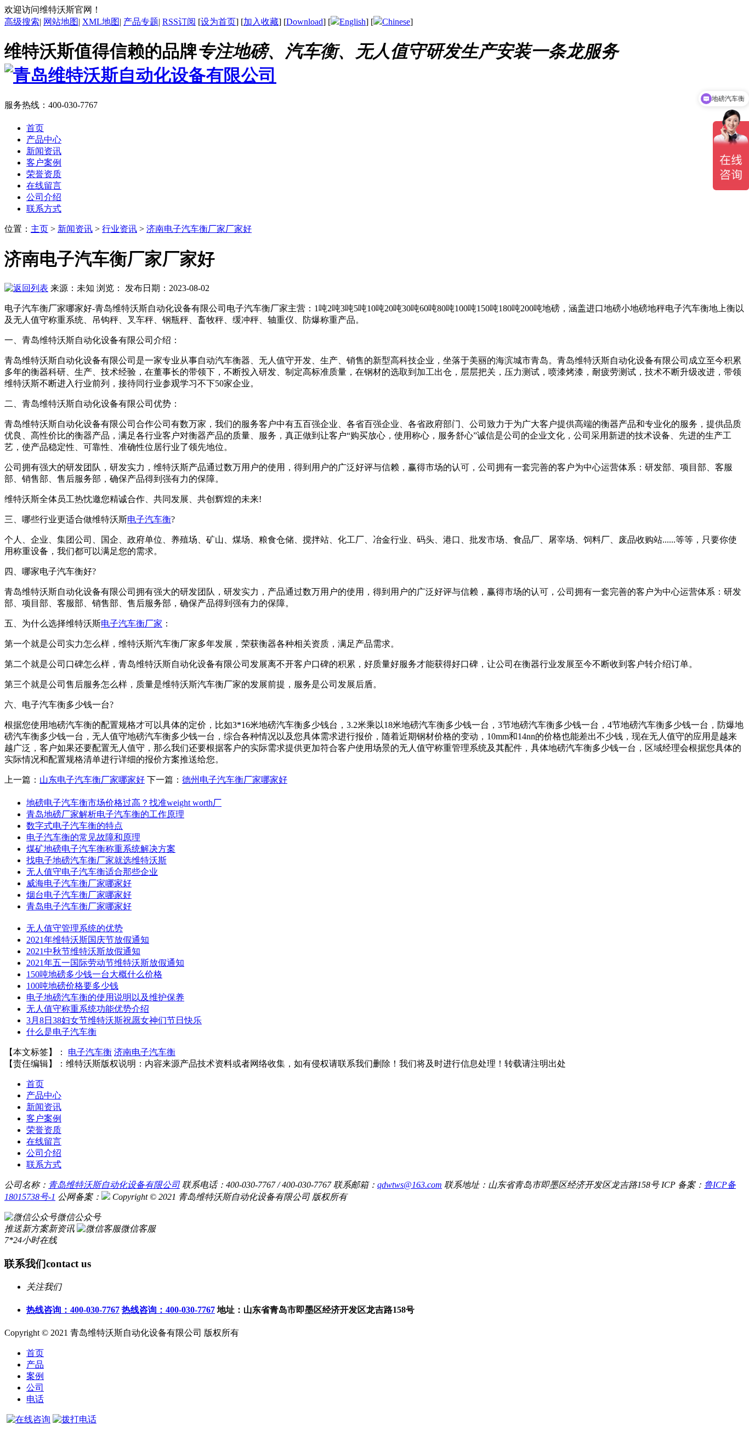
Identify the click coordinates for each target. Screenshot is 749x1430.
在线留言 (43, 1141)
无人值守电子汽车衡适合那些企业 (92, 871)
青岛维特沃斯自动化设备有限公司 (114, 1184)
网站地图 (60, 21)
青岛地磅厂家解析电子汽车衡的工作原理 (105, 814)
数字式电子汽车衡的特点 (74, 825)
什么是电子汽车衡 (61, 1031)
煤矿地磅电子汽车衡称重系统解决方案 (100, 848)
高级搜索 (21, 21)
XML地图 (101, 21)
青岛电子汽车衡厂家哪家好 (79, 906)
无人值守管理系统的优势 (74, 928)
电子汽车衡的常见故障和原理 (83, 837)
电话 (35, 1399)
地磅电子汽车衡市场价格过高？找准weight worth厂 (124, 802)
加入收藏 (261, 21)
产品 (35, 1364)
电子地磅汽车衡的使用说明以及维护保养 (105, 997)
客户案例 (43, 1118)
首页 (35, 1353)
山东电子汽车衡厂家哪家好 (92, 779)
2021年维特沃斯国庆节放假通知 (87, 939)
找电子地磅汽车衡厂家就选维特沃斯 (96, 860)
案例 (35, 1376)
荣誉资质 (43, 1130)
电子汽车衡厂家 (131, 623)
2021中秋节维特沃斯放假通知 (83, 951)
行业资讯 (119, 228)
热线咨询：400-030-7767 (73, 1309)
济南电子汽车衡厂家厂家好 (199, 228)
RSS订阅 (179, 21)
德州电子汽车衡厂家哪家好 (234, 779)
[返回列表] (26, 288)
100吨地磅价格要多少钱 (72, 985)
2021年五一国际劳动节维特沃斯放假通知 (105, 962)
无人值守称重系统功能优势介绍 (87, 1008)
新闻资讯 (75, 228)
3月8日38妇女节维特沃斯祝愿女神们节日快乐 (114, 1020)
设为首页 (218, 21)
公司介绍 (43, 1153)
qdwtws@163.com (409, 1184)
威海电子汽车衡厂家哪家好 (79, 883)
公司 (35, 1387)
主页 (39, 228)
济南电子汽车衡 (144, 1052)
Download (304, 21)
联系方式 (43, 1164)
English (352, 21)
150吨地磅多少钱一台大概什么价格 (94, 974)
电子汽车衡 (149, 519)
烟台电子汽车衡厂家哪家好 (79, 894)
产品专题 (140, 21)
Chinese (396, 21)
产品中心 (43, 1095)
